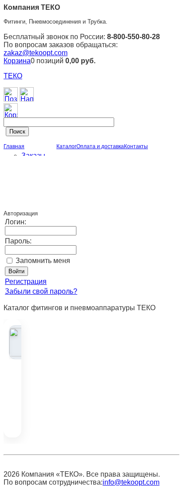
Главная (14, 146)
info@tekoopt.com (131, 482)
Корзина (17, 61)
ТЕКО (13, 76)
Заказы (33, 155)
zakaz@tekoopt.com (36, 53)
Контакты (136, 146)
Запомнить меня (43, 260)
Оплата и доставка (100, 146)
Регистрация (26, 281)
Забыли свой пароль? (41, 291)
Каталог (66, 146)
